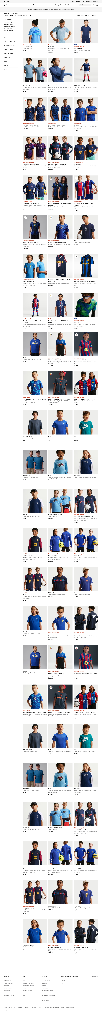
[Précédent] (23, 9)
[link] (25, 99)
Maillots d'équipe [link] (8, 30)
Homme (42, 4)
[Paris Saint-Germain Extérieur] (35, 148)
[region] (9, 46)
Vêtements (6, 13)
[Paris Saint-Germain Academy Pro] (60, 148)
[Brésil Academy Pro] (35, 266)
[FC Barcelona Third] (86, 148)
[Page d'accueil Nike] (6, 5)
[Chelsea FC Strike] (60, 540)
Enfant (54, 4)
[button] (11, 37)
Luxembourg (95, 976)
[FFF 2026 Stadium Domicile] (86, 70)
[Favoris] (94, 5)
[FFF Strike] (86, 109)
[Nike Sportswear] (35, 31)
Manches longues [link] (9, 22)
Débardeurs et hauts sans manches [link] (9, 27)
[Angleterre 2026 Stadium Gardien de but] (35, 383)
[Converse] (8, 1)
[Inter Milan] (86, 462)
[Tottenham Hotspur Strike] (86, 618)
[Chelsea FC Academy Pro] (60, 618)
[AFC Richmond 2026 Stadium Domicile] (86, 383)
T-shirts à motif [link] (8, 19)
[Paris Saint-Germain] (35, 618)
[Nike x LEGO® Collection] (60, 501)
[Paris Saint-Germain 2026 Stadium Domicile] (35, 305)
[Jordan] (4, 1)
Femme (48, 4)
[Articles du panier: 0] (97, 5)
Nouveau (35, 4)
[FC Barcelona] (60, 579)
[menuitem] (84, 1)
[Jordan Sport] (35, 462)
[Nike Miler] (60, 31)
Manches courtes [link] (8, 24)
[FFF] (86, 227)
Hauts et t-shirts (14, 13)
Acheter (72, 9)
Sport (59, 4)
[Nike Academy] (86, 31)
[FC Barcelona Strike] (35, 540)
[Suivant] (78, 9)
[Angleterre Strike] (35, 70)
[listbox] (94, 16)
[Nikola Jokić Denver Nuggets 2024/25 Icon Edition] (60, 266)
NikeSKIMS (65, 4)
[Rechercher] (80, 5)
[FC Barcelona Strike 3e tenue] (35, 187)
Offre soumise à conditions (64, 9)
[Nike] (60, 70)
